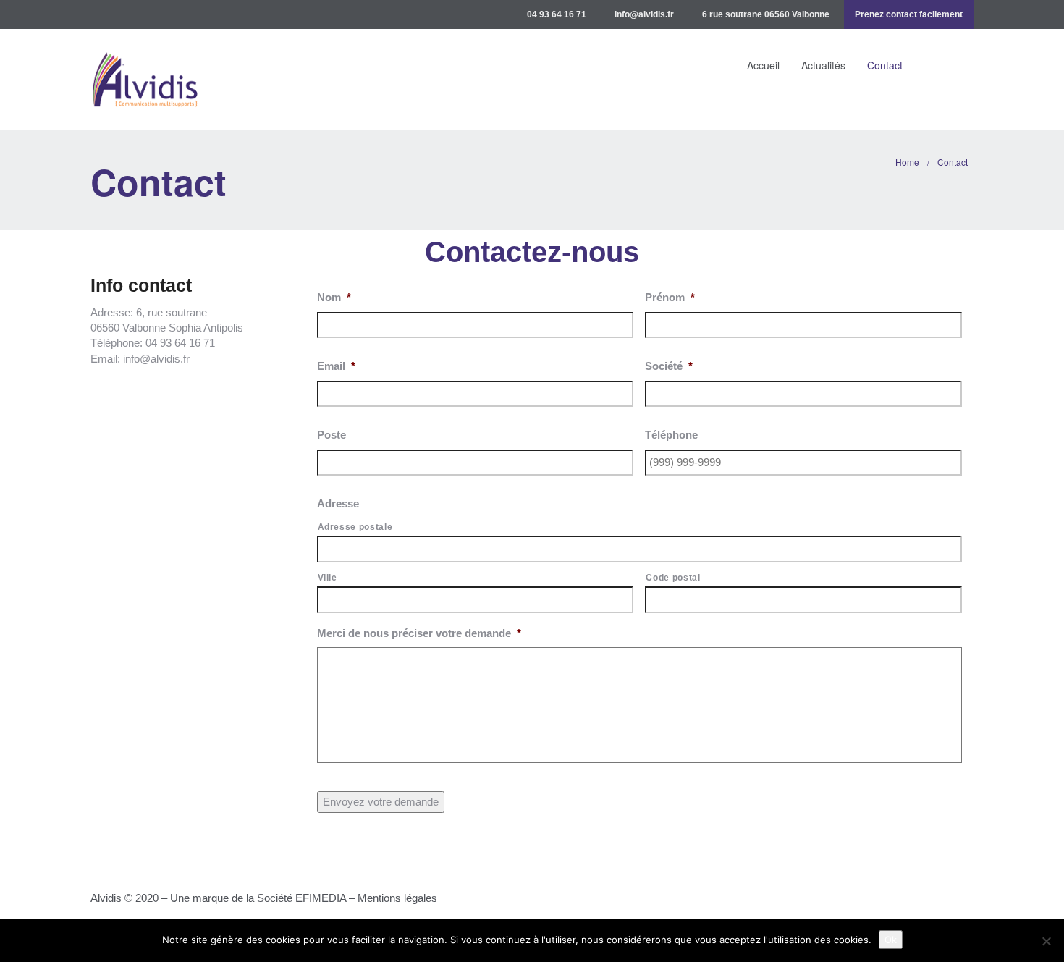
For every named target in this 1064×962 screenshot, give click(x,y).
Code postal (673, 578)
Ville (327, 578)
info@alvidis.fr (644, 14)
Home (907, 162)
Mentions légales (399, 898)
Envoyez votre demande (381, 802)
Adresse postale (355, 527)
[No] (1046, 941)
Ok (890, 939)
